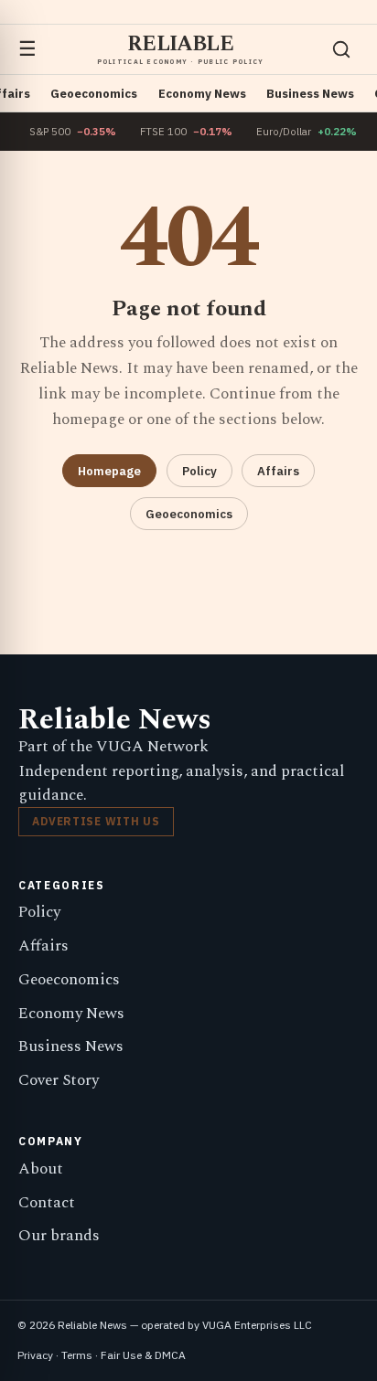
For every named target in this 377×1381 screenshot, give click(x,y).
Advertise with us (95, 821)
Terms (76, 1355)
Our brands (59, 1236)
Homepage (109, 471)
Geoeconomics (93, 93)
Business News (310, 93)
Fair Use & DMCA (143, 1355)
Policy (199, 471)
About (40, 1169)
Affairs (278, 471)
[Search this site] (341, 49)
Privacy (35, 1355)
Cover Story (58, 1080)
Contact (46, 1203)
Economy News (202, 93)
